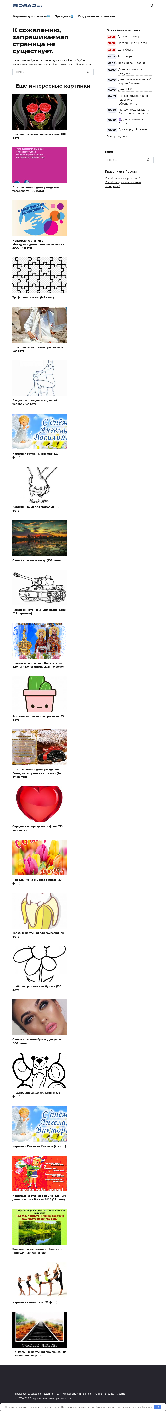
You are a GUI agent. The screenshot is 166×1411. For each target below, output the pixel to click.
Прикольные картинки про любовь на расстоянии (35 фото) (39, 1353)
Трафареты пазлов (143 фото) (33, 297)
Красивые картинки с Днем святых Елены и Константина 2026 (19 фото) (38, 664)
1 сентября (125, 56)
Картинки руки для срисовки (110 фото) (35, 508)
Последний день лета (132, 43)
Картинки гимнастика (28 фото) (34, 1302)
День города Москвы (133, 129)
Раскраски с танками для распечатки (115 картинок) (39, 611)
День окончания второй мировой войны (134, 81)
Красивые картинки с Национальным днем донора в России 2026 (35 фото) (39, 1197)
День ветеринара (130, 36)
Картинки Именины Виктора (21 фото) (39, 1146)
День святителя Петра (131, 121)
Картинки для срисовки (30, 16)
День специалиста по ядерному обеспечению (133, 99)
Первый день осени (131, 62)
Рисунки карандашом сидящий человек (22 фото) (34, 402)
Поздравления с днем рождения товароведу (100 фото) (35, 189)
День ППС (125, 89)
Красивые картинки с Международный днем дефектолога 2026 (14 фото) (38, 244)
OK (157, 1407)
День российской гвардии (130, 71)
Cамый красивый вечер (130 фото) (36, 560)
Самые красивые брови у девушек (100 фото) (37, 1041)
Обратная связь (104, 1393)
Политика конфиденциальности (74, 1393)
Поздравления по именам (96, 16)
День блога (125, 49)
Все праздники (117, 136)
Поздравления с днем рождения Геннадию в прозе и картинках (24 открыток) (36, 773)
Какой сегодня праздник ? (123, 178)
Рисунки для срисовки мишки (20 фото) (36, 1094)
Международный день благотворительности (134, 111)
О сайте (120, 1393)
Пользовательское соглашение (34, 1393)
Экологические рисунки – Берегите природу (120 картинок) (37, 1250)
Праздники (63, 16)
